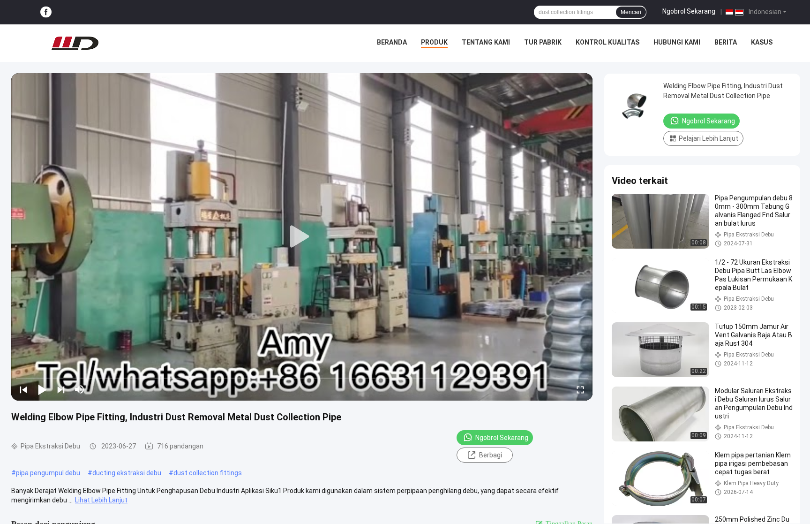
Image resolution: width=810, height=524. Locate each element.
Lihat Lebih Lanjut (101, 500)
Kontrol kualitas (607, 42)
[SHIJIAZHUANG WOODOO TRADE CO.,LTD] (75, 43)
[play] (302, 237)
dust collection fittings (207, 473)
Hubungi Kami (676, 42)
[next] (61, 389)
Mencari (631, 12)
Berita (725, 42)
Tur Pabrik (543, 42)
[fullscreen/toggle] (580, 389)
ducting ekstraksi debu (126, 473)
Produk (434, 42)
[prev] (23, 389)
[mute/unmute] (79, 389)
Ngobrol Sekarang (688, 11)
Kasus (761, 42)
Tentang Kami (486, 42)
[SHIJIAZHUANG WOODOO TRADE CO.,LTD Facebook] (46, 12)
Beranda (392, 42)
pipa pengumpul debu (48, 473)
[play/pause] (42, 389)
